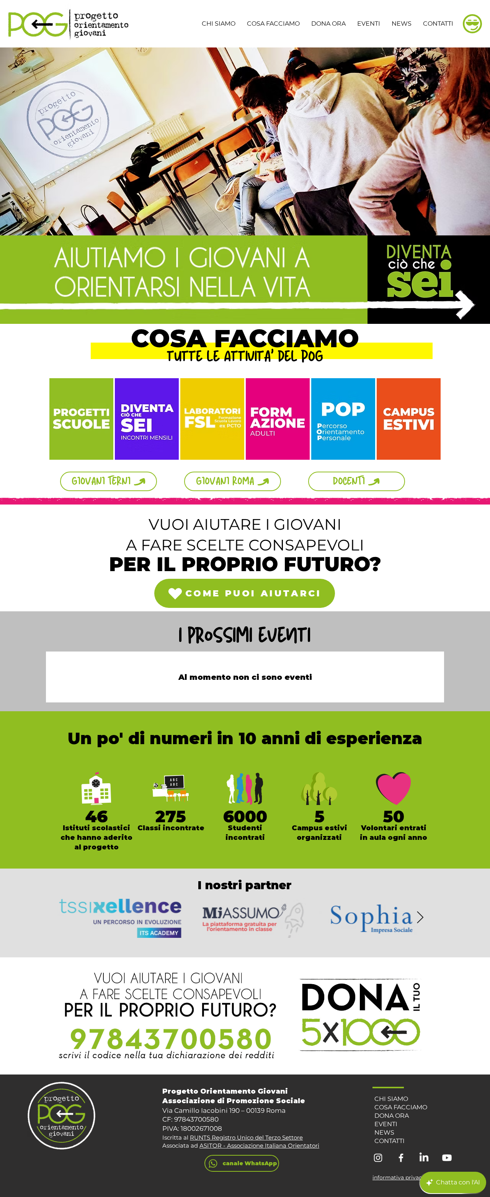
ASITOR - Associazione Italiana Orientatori (259, 1145)
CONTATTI (389, 1141)
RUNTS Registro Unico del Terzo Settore (246, 1137)
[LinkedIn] (424, 1157)
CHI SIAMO (391, 1098)
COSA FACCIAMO (400, 1107)
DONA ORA (391, 1115)
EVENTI (385, 1124)
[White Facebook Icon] (401, 1157)
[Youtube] (446, 1157)
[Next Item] (420, 917)
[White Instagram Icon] (378, 1157)
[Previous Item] (70, 917)
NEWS (384, 1132)
